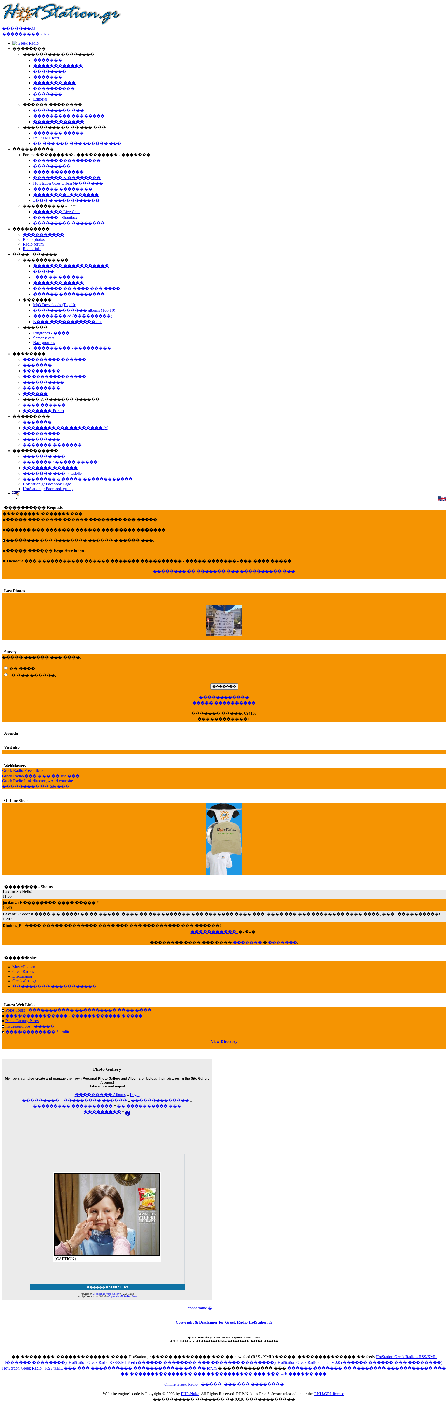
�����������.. (214, 931)
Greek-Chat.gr (24, 981)
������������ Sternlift (37, 1032)
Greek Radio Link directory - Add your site (37, 781)
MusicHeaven (23, 967)
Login (135, 1094)
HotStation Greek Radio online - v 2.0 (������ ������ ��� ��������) (360, 1362)
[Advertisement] (107, 1128)
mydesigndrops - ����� (29, 1026)
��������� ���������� (73, 1106)
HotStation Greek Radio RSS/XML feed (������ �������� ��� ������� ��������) (172, 1362)
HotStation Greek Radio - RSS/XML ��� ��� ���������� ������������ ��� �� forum (109, 1368)
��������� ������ (95, 1100)
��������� (40, 1100)
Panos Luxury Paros (22, 1021)
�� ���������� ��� (149, 1106)
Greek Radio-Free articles (23, 770)
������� (247, 942)
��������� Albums (100, 1094)
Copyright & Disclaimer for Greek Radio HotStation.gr (224, 1322)
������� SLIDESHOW (107, 1287)
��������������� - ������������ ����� (74, 1016)
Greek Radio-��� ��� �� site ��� (41, 776)
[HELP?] (127, 1111)
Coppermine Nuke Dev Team (122, 1296)
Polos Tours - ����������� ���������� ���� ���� (78, 1010)
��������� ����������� (54, 986)
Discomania (22, 976)
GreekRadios (23, 971)
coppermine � (200, 1308)
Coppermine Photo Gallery (106, 1294)
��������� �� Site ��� (35, 786)
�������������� (160, 1100)
